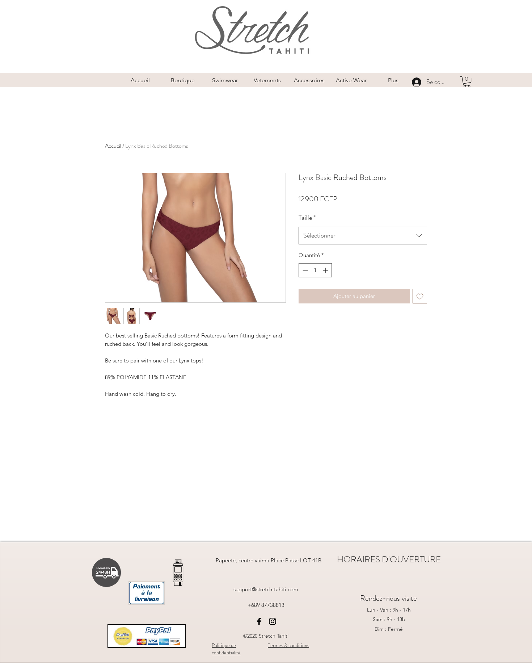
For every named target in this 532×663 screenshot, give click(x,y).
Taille (307, 217)
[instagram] (272, 621)
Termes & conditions (288, 645)
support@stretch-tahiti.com (265, 589)
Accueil (113, 146)
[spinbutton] (315, 270)
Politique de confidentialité (226, 649)
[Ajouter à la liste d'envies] (420, 296)
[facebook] (259, 621)
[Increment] (326, 270)
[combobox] (363, 236)
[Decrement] (304, 270)
